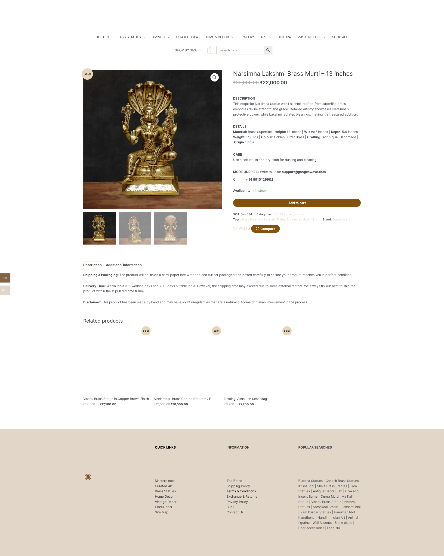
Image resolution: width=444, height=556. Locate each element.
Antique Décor (323, 491)
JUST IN (102, 37)
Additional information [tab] (124, 265)
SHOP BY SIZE (186, 50)
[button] (214, 77)
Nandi (322, 517)
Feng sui (333, 528)
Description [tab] (92, 265)
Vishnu (299, 214)
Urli (339, 491)
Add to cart (297, 203)
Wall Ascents (322, 523)
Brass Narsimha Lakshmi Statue (263, 219)
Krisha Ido (305, 486)
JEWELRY (247, 37)
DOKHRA (284, 37)
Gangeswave (341, 219)
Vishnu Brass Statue (326, 502)
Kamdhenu (306, 517)
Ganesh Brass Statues (342, 481)
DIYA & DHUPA (187, 37)
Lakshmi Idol (351, 507)
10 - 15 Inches (283, 214)
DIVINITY (158, 37)
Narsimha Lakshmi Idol (302, 219)
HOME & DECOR (216, 37)
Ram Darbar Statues (315, 512)
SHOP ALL (340, 37)
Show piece (343, 523)
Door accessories (311, 528)
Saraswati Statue (326, 507)
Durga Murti (330, 496)
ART (264, 37)
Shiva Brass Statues (332, 486)
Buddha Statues (310, 481)
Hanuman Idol (344, 512)
